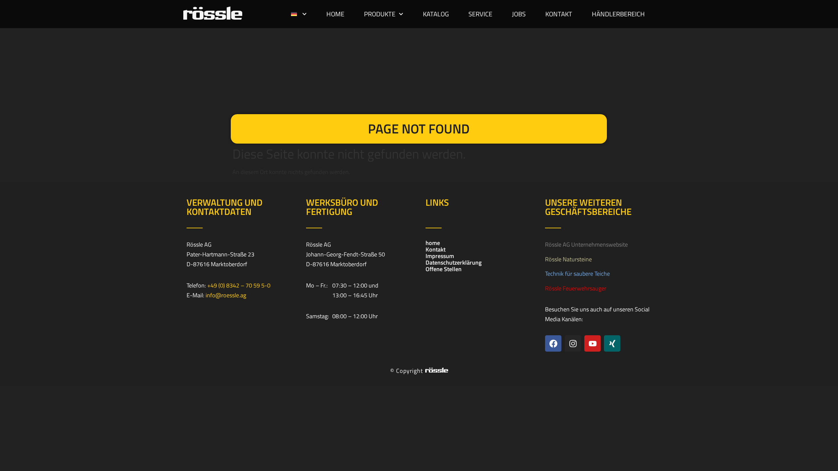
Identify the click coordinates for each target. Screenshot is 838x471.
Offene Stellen (444, 269)
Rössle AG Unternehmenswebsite (586, 244)
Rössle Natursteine (568, 259)
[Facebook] (553, 343)
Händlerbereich (618, 14)
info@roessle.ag (226, 295)
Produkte (379, 14)
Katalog (436, 14)
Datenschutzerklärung (454, 262)
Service (480, 14)
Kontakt (558, 14)
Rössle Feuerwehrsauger (575, 288)
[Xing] (612, 343)
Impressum (440, 256)
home (335, 14)
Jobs (519, 14)
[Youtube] (592, 343)
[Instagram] (573, 343)
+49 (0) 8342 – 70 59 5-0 (238, 285)
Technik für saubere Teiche (577, 273)
